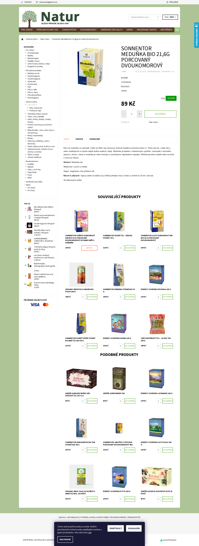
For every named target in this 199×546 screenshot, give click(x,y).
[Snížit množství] (124, 249)
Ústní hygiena (33, 97)
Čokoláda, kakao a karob (38, 114)
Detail (89, 248)
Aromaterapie (33, 53)
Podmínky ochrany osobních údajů (94, 517)
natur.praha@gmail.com (48, 2)
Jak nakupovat (73, 517)
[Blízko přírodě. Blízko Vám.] (22, 39)
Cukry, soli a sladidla (36, 116)
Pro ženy (31, 190)
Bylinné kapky (33, 58)
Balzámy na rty (33, 73)
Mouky (30, 138)
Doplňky (31, 164)
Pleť (29, 87)
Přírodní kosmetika (47, 29)
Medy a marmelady (35, 135)
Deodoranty (32, 84)
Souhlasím (134, 528)
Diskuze (79, 139)
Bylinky (30, 55)
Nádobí (30, 167)
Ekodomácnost (88, 29)
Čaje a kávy (153, 122)
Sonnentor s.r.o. (168, 71)
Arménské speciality (112, 29)
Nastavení (65, 539)
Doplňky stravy (34, 61)
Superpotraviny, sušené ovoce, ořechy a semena (40, 150)
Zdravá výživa (69, 29)
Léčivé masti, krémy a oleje (39, 63)
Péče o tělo (32, 89)
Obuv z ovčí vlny (34, 169)
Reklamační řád (134, 517)
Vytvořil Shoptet (169, 540)
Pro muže (31, 187)
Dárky (130, 29)
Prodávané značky (146, 29)
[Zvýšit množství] (124, 246)
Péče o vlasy (33, 92)
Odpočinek (32, 172)
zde (89, 532)
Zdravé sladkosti (34, 157)
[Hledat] (158, 17)
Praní (30, 175)
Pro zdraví (26, 29)
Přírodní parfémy (34, 95)
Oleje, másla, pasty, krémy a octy (41, 146)
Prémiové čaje (35, 110)
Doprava (62, 517)
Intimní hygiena (34, 76)
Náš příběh (166, 29)
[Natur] (55, 17)
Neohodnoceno (154, 71)
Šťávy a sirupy (33, 154)
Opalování (32, 81)
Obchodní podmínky (118, 517)
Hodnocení (95, 139)
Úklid (30, 177)
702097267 (28, 2)
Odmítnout (116, 528)
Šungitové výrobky (35, 66)
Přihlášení (173, 2)
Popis (66, 139)
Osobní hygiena (34, 78)
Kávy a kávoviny (36, 108)
